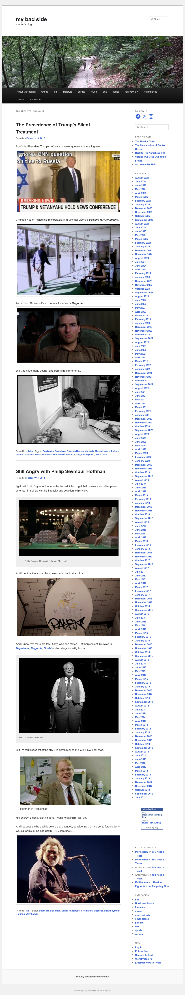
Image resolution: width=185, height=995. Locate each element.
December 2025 (143, 208)
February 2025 (143, 242)
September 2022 (144, 338)
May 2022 (140, 353)
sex (105, 91)
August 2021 (142, 388)
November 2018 (143, 510)
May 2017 (140, 579)
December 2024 (143, 250)
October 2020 (142, 426)
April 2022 (140, 357)
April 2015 (140, 675)
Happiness (74, 910)
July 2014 (140, 709)
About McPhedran (26, 91)
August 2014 (142, 705)
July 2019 (140, 483)
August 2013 (142, 751)
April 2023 (140, 311)
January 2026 (142, 204)
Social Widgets (80, 990)
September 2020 (144, 430)
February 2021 (143, 411)
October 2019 (142, 472)
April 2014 (140, 721)
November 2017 (143, 556)
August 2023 (142, 296)
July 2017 (140, 571)
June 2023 (140, 304)
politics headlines (25, 454)
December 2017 (143, 552)
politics (81, 91)
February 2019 (143, 499)
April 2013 (140, 766)
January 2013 (142, 778)
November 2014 (143, 694)
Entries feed (142, 951)
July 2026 (140, 181)
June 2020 (140, 441)
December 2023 (143, 281)
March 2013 (141, 770)
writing (44, 91)
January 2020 (142, 460)
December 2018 (143, 506)
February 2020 (143, 457)
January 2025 (142, 246)
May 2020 (140, 445)
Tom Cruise (101, 454)
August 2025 (142, 223)
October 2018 (142, 514)
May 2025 (140, 235)
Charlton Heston (75, 451)
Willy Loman (32, 913)
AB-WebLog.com (104, 990)
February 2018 (143, 545)
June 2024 (140, 265)
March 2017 (141, 587)
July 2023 (140, 300)
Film (151, 823)
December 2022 (143, 327)
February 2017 (143, 591)
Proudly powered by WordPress (92, 976)
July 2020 (140, 438)
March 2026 (141, 196)
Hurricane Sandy (144, 903)
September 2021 (144, 384)
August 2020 (142, 434)
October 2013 (142, 744)
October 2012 (142, 789)
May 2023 (140, 307)
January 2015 (142, 686)
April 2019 (140, 491)
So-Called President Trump (66, 454)
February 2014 (143, 728)
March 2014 (141, 724)
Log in (138, 947)
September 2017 (144, 564)
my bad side (31, 19)
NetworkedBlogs (149, 809)
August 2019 (142, 480)
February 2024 (143, 273)
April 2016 (140, 629)
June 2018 (140, 529)
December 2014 (143, 690)
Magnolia (89, 451)
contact (21, 99)
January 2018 (142, 548)
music (94, 91)
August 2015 (142, 659)
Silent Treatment (43, 454)
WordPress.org (143, 958)
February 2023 (143, 319)
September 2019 (144, 476)
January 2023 (142, 323)
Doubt (64, 910)
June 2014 (140, 713)
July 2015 (140, 663)
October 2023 (142, 288)
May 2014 (140, 717)
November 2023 (143, 285)
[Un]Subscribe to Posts (148, 962)
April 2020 (140, 449)
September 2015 (144, 656)
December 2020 (143, 418)
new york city (132, 91)
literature (67, 91)
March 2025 (141, 239)
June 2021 (140, 395)
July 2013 (140, 755)
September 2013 (144, 747)
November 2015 (143, 648)
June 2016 (140, 621)
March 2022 (141, 361)
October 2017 (142, 560)
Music (145, 823)
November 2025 (143, 212)
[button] (68, 181)
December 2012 (143, 782)
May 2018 (140, 533)
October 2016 (142, 606)
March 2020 (141, 453)
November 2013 (143, 740)
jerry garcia (87, 910)
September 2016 (144, 610)
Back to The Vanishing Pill (150, 152)
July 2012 (140, 797)
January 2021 (142, 415)
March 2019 (141, 495)
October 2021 (142, 380)
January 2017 (142, 594)
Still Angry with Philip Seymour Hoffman (60, 471)
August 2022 (142, 342)
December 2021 (143, 373)
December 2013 (143, 736)
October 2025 (142, 216)
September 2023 (144, 292)
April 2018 (140, 537)
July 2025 (140, 227)
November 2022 (143, 330)
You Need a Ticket (145, 141)
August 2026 (142, 177)
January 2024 (142, 277)
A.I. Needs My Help (145, 164)
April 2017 (140, 583)
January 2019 (142, 503)
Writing (157, 823)
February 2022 (143, 365)
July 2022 (140, 346)
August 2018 (142, 522)
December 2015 (143, 644)
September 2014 (144, 701)
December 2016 (143, 598)
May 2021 (140, 399)
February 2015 (143, 682)
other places (150, 91)
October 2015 (142, 652)
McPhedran (141, 851)
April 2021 (140, 403)
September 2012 (144, 793)
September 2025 (144, 219)
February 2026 (143, 200)
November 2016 (143, 602)
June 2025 (140, 231)
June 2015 (140, 667)
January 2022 (142, 369)
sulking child (87, 454)
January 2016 (142, 640)
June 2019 (140, 487)
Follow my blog (152, 828)
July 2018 (140, 526)
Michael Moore (102, 451)
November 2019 (143, 468)
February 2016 (143, 636)
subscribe (35, 99)
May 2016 (140, 625)
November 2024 (143, 254)
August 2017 (142, 568)
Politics (115, 451)
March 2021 (141, 407)
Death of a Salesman (49, 910)
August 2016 (142, 613)
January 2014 (142, 732)
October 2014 (142, 698)
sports (116, 91)
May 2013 (140, 763)
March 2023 (141, 315)
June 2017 (140, 575)
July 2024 (140, 262)
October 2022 (142, 334)
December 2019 (143, 464)
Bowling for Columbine (54, 451)
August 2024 (142, 258)
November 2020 (143, 422)
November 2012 (143, 786)
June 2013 (140, 759)
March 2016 (141, 633)
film (55, 91)
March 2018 (141, 541)
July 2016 (140, 617)
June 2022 (140, 350)
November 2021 (143, 376)
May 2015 (140, 671)
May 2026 (140, 189)
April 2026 (140, 193)
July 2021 (140, 392)
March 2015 (141, 679)
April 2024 (140, 269)
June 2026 (140, 185)
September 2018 (144, 518)
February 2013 (143, 774)
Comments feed (144, 955)
